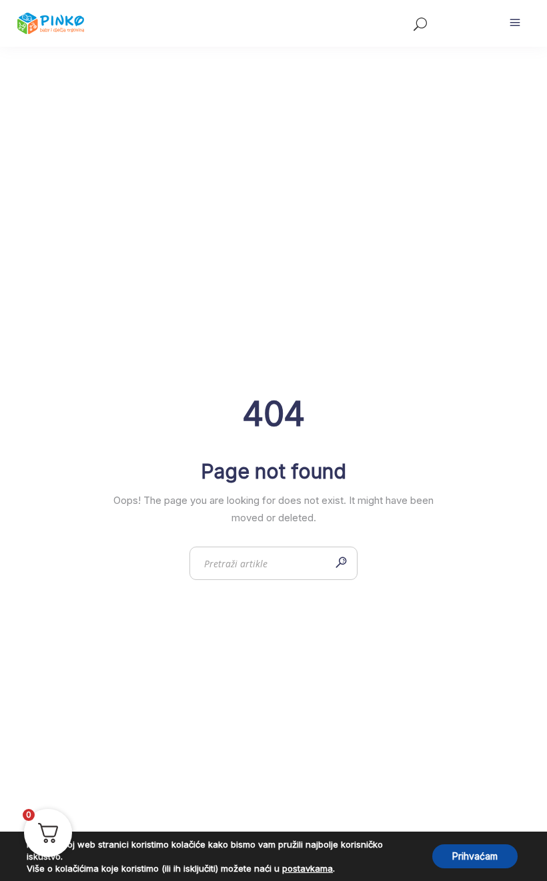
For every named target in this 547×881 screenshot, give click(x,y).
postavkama (307, 868)
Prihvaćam (475, 856)
